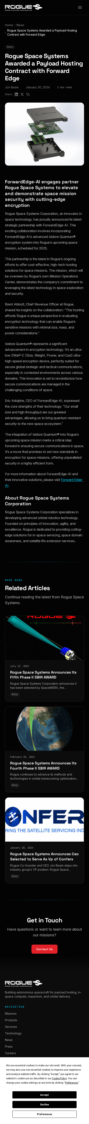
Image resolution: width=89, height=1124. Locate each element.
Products (11, 1020)
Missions (11, 1013)
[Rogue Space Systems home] (23, 7)
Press (9, 1046)
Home (9, 25)
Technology (13, 1033)
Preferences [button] (71, 1082)
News (20, 25)
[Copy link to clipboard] (28, 94)
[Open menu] (80, 7)
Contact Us (44, 949)
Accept (44, 1095)
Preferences (44, 1114)
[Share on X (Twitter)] (22, 94)
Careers (10, 1053)
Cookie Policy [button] (59, 1078)
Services (11, 1026)
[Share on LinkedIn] (16, 94)
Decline (44, 1104)
